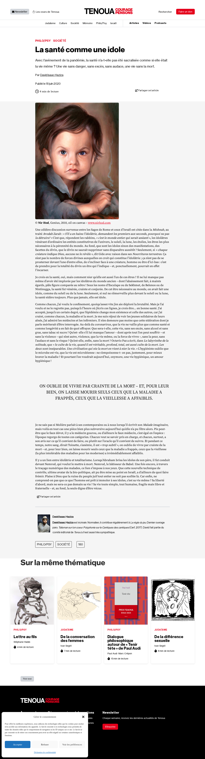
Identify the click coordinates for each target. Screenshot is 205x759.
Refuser (45, 744)
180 (80, 544)
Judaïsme (50, 23)
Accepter (17, 744)
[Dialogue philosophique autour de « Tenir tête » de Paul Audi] (126, 601)
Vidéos (147, 23)
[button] (83, 716)
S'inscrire (110, 726)
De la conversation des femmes (78, 639)
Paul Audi (112, 653)
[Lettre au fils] (32, 601)
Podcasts (160, 23)
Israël (113, 23)
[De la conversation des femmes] (79, 601)
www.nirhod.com (99, 223)
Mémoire (88, 23)
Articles (134, 23)
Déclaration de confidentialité (45, 752)
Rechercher (165, 11)
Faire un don (185, 11)
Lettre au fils (25, 637)
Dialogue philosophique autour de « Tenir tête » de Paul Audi (124, 642)
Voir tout (27, 678)
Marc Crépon (125, 653)
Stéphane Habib (22, 641)
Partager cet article (148, 90)
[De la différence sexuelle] (173, 601)
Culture (63, 23)
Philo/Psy (43, 40)
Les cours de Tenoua (47, 11)
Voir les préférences (72, 744)
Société (75, 23)
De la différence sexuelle (168, 639)
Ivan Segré (66, 645)
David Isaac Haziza (51, 75)
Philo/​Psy (101, 23)
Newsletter (21, 11)
